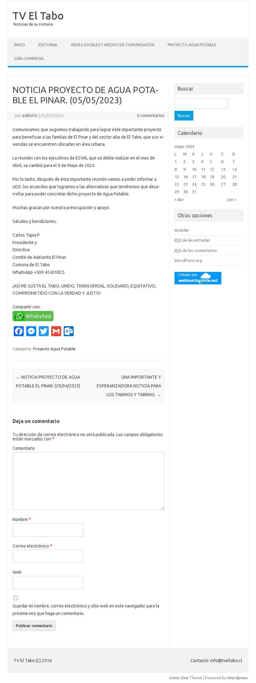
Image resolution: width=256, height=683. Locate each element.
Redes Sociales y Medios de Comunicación (112, 45)
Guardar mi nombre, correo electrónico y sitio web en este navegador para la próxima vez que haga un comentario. (85, 609)
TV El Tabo (38, 15)
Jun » (231, 199)
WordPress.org (188, 260)
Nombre (21, 519)
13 (223, 169)
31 (194, 191)
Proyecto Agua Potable (192, 45)
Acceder (182, 230)
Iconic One (179, 678)
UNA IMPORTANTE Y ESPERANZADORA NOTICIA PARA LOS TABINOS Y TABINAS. (129, 386)
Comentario (23, 448)
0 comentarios (151, 115)
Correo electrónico (32, 545)
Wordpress (238, 678)
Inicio (19, 45)
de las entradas (192, 240)
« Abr (179, 199)
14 (234, 169)
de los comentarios (196, 250)
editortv (29, 115)
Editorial (48, 45)
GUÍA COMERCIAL (29, 59)
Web (17, 572)
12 (212, 169)
